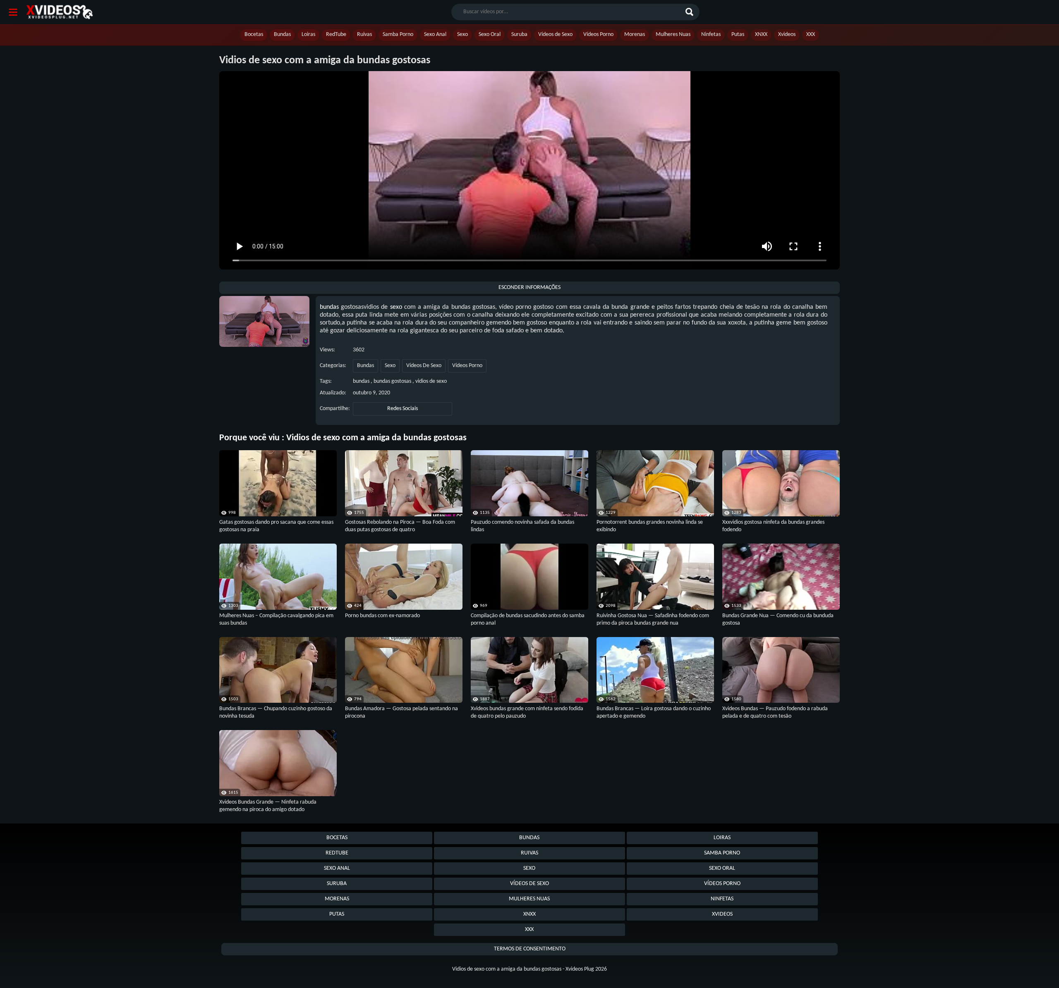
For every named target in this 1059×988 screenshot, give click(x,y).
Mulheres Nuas (673, 34)
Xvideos (786, 34)
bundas (329, 307)
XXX (810, 34)
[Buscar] (690, 12)
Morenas (634, 34)
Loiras (308, 34)
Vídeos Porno (598, 34)
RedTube (336, 34)
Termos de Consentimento (529, 949)
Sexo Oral (490, 34)
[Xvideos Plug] (59, 12)
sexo (396, 307)
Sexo (462, 34)
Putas (737, 34)
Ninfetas (711, 34)
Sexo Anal (435, 34)
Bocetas (253, 34)
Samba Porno (398, 34)
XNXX (761, 34)
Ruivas (364, 34)
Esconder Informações (529, 287)
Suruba (519, 34)
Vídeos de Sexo (555, 34)
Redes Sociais (402, 409)
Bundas (282, 34)
